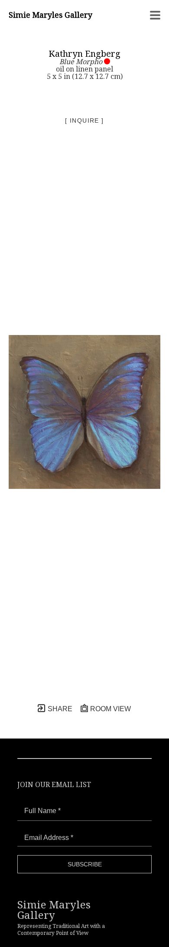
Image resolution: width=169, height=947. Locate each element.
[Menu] (155, 15)
